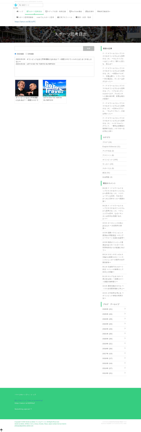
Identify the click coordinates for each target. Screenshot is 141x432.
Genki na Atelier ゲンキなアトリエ (36, 422)
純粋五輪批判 (104, 11)
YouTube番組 (76, 11)
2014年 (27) (107, 368)
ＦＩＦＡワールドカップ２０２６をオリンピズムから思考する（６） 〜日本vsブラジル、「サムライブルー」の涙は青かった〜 (114, 108)
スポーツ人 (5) (108, 168)
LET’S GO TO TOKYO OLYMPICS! (41, 64)
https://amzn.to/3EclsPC (25, 22)
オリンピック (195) (110, 160)
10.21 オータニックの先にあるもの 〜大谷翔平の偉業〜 (113, 225)
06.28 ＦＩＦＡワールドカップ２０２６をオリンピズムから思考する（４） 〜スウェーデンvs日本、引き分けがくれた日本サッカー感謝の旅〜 (114, 194)
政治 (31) (106, 173)
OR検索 (31, 54)
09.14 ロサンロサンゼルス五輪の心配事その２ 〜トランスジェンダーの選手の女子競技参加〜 (114, 258)
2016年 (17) (107, 358)
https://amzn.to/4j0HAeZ (25, 403)
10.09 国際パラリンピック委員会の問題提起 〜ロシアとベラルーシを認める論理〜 (114, 235)
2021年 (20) (107, 334)
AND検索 (20, 54)
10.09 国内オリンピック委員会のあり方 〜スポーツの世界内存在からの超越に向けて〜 (114, 246)
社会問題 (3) (107, 177)
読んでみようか (21, 400)
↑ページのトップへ (22, 394)
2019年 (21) (107, 344)
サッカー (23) (108, 164)
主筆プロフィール (65, 17)
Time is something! (35, 400)
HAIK (125, 423)
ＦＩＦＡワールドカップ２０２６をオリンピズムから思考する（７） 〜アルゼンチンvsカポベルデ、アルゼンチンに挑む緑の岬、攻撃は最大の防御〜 (114, 92)
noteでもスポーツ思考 (45, 17)
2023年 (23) (107, 324)
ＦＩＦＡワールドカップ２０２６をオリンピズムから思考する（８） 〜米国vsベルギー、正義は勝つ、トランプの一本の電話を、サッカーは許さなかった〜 (114, 74)
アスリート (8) (108, 155)
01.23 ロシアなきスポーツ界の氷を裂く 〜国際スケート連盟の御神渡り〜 (113, 278)
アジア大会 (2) (108, 151)
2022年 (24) (107, 329)
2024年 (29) (107, 319)
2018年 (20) (107, 348)
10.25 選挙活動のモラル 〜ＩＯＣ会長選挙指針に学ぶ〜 (114, 287)
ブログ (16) (107, 142)
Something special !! (23, 409)
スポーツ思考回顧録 (25, 17)
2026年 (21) (107, 309)
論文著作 (90, 11)
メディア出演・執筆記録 (56, 11)
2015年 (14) (107, 363)
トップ (20, 11)
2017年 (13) (107, 353)
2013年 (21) (107, 373)
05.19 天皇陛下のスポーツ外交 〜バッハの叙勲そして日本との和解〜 (113, 269)
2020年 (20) (107, 339)
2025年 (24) (107, 314)
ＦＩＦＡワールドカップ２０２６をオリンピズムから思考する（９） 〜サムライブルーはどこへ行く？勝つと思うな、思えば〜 (114, 58)
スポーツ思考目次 (35, 11)
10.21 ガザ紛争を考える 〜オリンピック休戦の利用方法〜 (113, 295)
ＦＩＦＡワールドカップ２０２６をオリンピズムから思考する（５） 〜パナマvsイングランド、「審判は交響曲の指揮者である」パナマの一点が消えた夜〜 (114, 124)
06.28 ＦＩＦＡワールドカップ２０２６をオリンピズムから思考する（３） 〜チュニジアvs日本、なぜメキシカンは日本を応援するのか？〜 (114, 212)
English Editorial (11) (111, 146)
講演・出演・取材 (84, 17)
